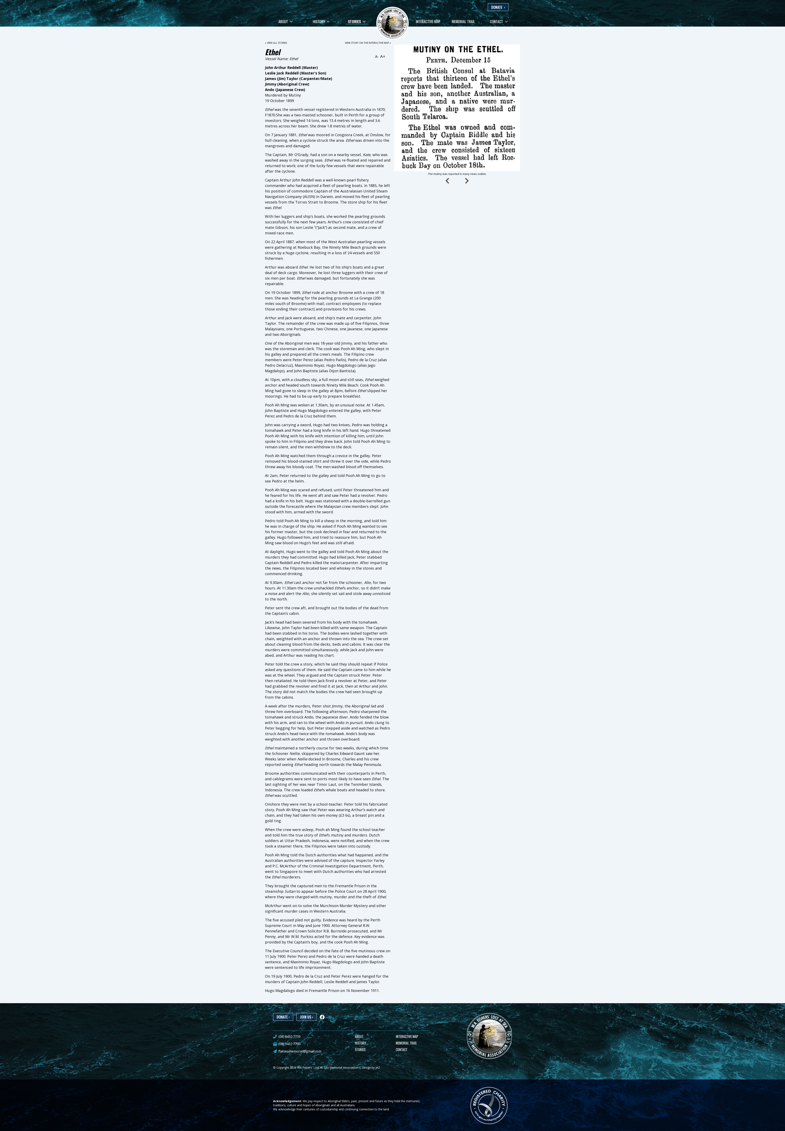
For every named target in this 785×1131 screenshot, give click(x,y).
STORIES (360, 1049)
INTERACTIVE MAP (407, 1036)
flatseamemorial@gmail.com (299, 1051)
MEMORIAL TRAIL (406, 1043)
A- (377, 56)
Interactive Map (428, 21)
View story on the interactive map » (368, 43)
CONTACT (401, 1049)
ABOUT (359, 1036)
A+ (382, 56)
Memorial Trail (463, 21)
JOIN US (306, 1017)
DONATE (498, 7)
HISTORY (360, 1043)
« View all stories (276, 43)
